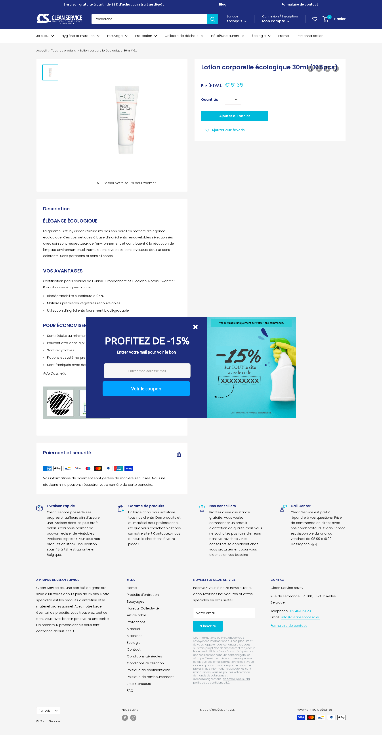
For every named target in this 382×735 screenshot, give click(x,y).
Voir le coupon (146, 389)
